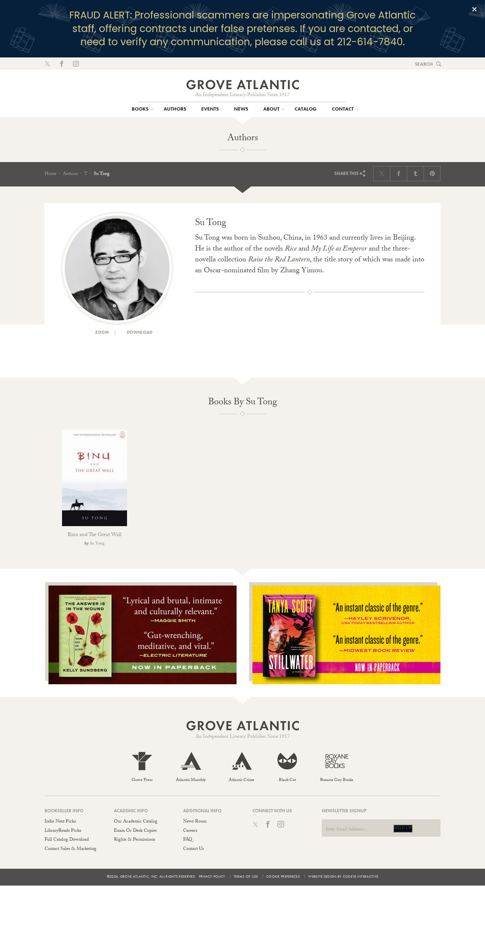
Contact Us (193, 849)
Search (424, 64)
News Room (195, 822)
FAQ (187, 840)
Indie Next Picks (60, 822)
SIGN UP (403, 828)
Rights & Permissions (134, 840)
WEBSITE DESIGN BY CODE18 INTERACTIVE (343, 876)
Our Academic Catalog (135, 822)
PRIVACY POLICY (212, 876)
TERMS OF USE (246, 876)
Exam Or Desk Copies (135, 831)
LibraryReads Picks (63, 831)
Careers (190, 831)
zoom (101, 332)
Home (50, 174)
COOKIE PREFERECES (283, 876)
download (139, 332)
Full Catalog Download (67, 840)
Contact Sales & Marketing (70, 849)
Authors (70, 174)
